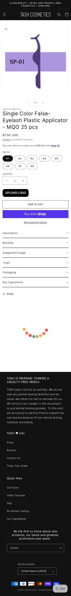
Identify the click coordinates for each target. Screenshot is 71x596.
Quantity (7, 173)
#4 (44, 158)
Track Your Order (17, 465)
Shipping (7, 139)
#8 (32, 166)
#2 (20, 158)
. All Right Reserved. (46, 590)
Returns (11, 450)
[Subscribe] (60, 548)
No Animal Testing (18, 511)
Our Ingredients (16, 518)
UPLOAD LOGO (15, 192)
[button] (4, 14)
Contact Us (14, 457)
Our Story (13, 487)
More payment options (35, 222)
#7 (20, 166)
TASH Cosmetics (30, 590)
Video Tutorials (16, 495)
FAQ (9, 503)
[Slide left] (28, 102)
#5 (56, 158)
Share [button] (10, 293)
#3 (32, 158)
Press (10, 442)
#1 (7, 158)
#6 (8, 166)
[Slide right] (43, 102)
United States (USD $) (34, 571)
